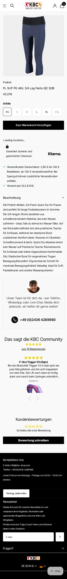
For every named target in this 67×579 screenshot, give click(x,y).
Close (33, 548)
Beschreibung (11, 198)
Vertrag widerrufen (16, 493)
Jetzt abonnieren (60, 536)
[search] (12, 5)
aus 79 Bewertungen (33, 348)
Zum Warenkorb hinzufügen (33, 125)
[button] (30, 398)
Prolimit (7, 82)
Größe (7, 103)
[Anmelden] (55, 5)
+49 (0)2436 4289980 (38, 320)
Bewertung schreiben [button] (33, 440)
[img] (33, 344)
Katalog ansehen (5, 5)
